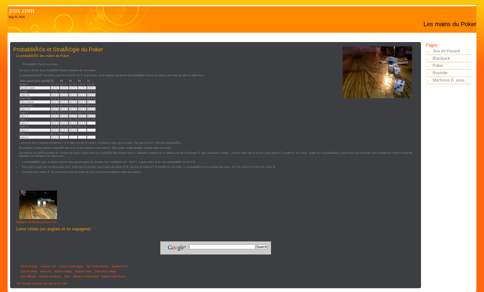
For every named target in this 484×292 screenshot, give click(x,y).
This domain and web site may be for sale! (42, 283)
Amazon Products (50, 276)
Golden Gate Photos (113, 276)
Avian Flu (45, 271)
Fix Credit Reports (97, 266)
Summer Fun (120, 266)
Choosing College (105, 271)
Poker (438, 65)
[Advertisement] (102, 37)
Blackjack (441, 58)
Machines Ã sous (448, 80)
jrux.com (21, 10)
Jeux (67, 276)
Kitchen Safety (63, 271)
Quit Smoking (29, 271)
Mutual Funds (83, 271)
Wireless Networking (85, 276)
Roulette (440, 73)
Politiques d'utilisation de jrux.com (36, 222)
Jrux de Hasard (446, 51)
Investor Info (48, 266)
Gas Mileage (28, 276)
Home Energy (29, 266)
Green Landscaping (71, 266)
